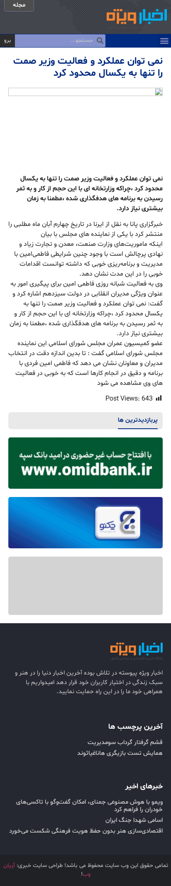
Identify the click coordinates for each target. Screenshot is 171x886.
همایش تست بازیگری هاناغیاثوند (120, 753)
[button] (164, 41)
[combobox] (60, 41)
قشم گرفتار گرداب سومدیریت (125, 742)
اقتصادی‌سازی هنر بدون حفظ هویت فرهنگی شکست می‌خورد (86, 831)
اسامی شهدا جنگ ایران (134, 820)
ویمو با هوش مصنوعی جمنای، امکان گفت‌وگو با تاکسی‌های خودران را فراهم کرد (89, 806)
